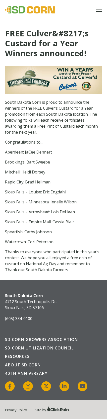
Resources (17, 356)
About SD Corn (23, 365)
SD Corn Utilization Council (39, 348)
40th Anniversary (26, 373)
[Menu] (99, 10)
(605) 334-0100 (18, 318)
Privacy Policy (16, 410)
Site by (41, 410)
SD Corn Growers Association (41, 339)
